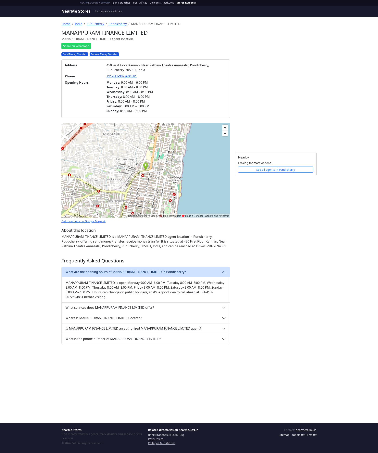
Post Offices (140, 2)
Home (65, 24)
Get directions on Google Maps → (83, 221)
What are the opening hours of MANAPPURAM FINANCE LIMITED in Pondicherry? (126, 272)
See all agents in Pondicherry (275, 169)
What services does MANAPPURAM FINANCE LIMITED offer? (110, 307)
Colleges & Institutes (162, 2)
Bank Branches (121, 2)
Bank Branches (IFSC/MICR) (166, 435)
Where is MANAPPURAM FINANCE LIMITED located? (104, 318)
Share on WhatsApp (76, 46)
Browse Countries (108, 11)
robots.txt (298, 435)
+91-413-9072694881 (122, 76)
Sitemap (284, 435)
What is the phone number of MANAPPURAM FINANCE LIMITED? (113, 339)
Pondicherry (117, 24)
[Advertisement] (275, 88)
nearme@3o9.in (306, 430)
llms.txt (312, 435)
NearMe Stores (76, 11)
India (78, 24)
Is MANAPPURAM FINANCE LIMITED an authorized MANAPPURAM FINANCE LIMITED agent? (133, 328)
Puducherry (95, 24)
